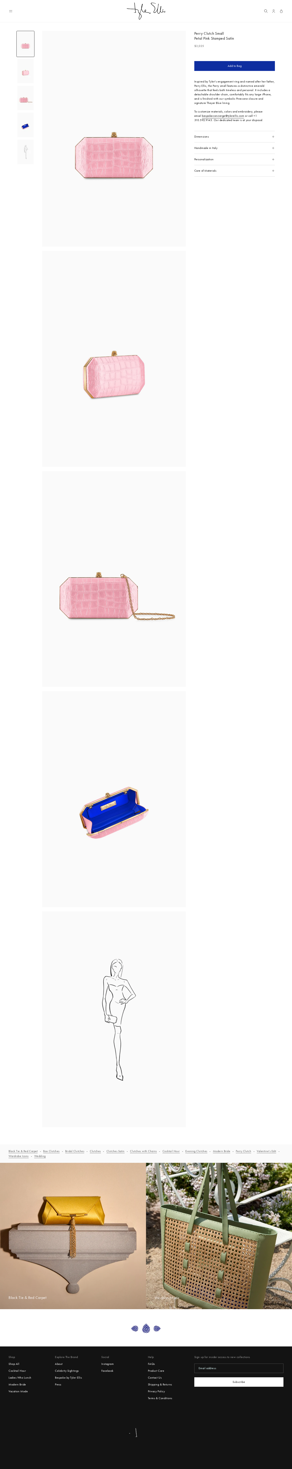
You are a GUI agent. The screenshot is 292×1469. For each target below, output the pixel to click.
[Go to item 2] (25, 71)
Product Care (156, 1371)
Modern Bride (221, 1151)
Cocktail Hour (171, 1151)
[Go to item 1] (25, 44)
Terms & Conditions (160, 1398)
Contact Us (155, 1377)
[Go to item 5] (25, 152)
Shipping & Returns (160, 1384)
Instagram (107, 1364)
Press (58, 1384)
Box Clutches (51, 1151)
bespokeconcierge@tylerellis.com (223, 116)
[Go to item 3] (25, 98)
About (59, 1364)
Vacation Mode (18, 1391)
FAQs (151, 1364)
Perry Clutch (243, 1151)
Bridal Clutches (74, 1151)
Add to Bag (235, 66)
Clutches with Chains (143, 1151)
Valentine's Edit (266, 1151)
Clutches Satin (115, 1151)
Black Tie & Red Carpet (23, 1151)
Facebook (107, 1371)
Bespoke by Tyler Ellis (68, 1377)
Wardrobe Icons (19, 1156)
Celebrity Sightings (67, 1371)
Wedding (40, 1156)
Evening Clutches (196, 1151)
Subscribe (239, 1382)
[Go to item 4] (25, 125)
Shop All (14, 1364)
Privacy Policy (156, 1391)
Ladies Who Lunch (20, 1377)
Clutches (95, 1151)
